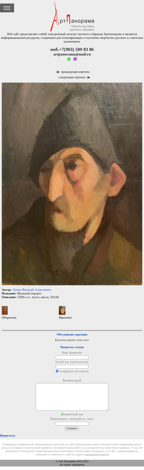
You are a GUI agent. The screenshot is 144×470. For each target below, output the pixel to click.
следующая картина (72, 77)
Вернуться (7, 435)
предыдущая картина (75, 71)
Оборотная (9, 317)
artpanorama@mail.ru (96, 454)
